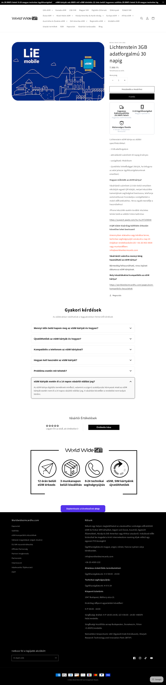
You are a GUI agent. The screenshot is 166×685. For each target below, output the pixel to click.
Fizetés (132, 96)
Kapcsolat (16, 526)
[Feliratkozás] (55, 658)
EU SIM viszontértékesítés (22, 544)
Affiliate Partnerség (20, 549)
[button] (47, 10)
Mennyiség (113, 75)
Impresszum (17, 563)
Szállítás (15, 530)
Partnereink (17, 558)
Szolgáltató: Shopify (92, 680)
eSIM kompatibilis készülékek (24, 535)
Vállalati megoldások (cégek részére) (27, 540)
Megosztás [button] (117, 295)
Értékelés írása (104, 427)
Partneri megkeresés (20, 553)
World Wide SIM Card (79, 680)
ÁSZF (14, 572)
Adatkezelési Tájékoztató (22, 567)
